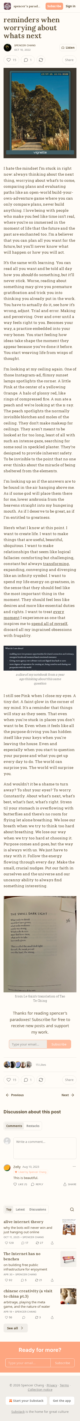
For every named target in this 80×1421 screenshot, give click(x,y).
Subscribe (54, 6)
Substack (18, 1412)
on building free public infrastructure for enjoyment (25, 1267)
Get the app (62, 1401)
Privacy (52, 1385)
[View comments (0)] (24, 1317)
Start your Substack (28, 1401)
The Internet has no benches (22, 1256)
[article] (40, 1232)
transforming (56, 563)
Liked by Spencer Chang (32, 1172)
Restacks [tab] (32, 1126)
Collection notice (40, 1390)
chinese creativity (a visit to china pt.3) (28, 1294)
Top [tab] (8, 1209)
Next (65, 1095)
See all (12, 1328)
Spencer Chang (25, 45)
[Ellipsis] (74, 1166)
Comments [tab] (14, 1126)
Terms (64, 1385)
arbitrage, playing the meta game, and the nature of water (27, 1304)
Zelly (17, 1166)
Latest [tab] (20, 1209)
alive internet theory (23, 1221)
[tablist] (23, 1126)
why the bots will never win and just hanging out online (28, 1229)
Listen (70, 48)
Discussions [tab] (37, 1209)
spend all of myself (49, 623)
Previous (17, 1095)
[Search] (72, 1209)
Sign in (71, 6)
